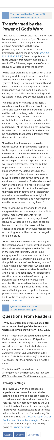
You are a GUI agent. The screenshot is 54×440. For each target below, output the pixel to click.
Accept (8, 434)
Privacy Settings (21, 427)
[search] (50, 3)
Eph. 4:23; (7, 56)
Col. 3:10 (17, 56)
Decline (20, 434)
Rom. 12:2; (43, 53)
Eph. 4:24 (17, 300)
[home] (4, 4)
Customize (33, 434)
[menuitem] (4, 4)
